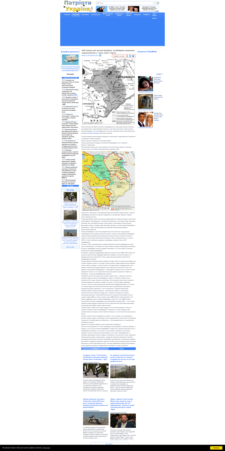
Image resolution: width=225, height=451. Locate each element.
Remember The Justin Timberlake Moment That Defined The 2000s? (149, 8)
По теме (70, 190)
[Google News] (127, 56)
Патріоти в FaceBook (147, 51)
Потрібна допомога (70, 51)
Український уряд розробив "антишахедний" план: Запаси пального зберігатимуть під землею (70, 124)
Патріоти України (93, 133)
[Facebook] (133, 56)
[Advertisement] (112, 33)
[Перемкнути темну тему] (157, 3)
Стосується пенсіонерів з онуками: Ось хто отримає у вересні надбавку (70, 116)
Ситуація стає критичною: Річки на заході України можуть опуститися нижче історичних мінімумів (70, 83)
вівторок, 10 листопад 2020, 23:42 (90, 55)
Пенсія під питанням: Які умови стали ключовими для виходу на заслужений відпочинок (70, 68)
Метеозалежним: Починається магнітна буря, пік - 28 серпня (69, 181)
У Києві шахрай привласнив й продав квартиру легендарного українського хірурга (69, 162)
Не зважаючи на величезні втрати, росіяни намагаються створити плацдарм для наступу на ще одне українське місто (70, 144)
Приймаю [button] (216, 448)
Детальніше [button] (46, 448)
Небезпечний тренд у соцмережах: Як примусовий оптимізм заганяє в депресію (70, 92)
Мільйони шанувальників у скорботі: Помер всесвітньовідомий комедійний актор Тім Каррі (70, 153)
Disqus (122, 349)
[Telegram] (130, 56)
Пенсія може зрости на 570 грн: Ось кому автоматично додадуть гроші (70, 109)
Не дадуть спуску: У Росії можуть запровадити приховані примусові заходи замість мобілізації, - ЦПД (70, 100)
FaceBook (95, 349)
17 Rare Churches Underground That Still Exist (158, 97)
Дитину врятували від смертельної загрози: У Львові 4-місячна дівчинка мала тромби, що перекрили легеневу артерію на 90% (70, 134)
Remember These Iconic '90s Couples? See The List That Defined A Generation (158, 117)
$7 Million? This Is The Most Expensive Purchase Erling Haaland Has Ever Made (117, 8)
